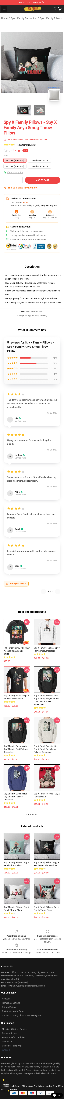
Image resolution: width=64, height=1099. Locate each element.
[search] (55, 9)
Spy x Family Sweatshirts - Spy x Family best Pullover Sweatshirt (16, 749)
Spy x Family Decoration (23, 18)
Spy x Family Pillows (51, 18)
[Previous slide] (6, 62)
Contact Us (7, 1041)
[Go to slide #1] (24, 110)
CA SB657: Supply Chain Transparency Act (21, 1015)
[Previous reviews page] (43, 591)
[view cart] (60, 9)
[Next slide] (58, 62)
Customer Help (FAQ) (12, 1046)
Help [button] (58, 1095)
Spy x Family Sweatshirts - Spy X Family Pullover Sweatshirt (16, 797)
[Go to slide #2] (40, 110)
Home (4, 18)
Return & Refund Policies (13, 1037)
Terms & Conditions (11, 1003)
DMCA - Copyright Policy (13, 1011)
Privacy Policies (9, 1007)
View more (32, 815)
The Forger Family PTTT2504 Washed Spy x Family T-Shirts (17, 651)
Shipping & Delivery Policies (14, 1029)
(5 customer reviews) (26, 145)
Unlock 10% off (6, 1085)
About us (6, 999)
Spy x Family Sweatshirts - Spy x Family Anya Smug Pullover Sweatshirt (46, 749)
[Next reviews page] (57, 591)
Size (6, 155)
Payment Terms (9, 1033)
